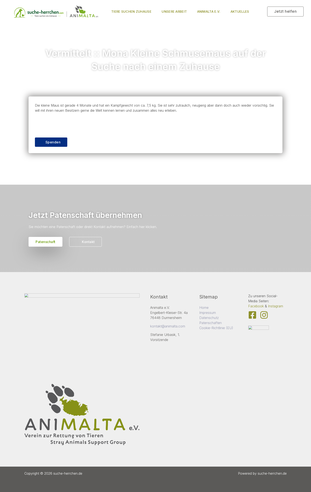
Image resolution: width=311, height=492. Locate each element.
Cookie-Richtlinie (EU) (216, 328)
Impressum (207, 313)
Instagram (275, 306)
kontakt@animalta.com (167, 326)
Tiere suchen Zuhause (131, 12)
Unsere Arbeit (174, 12)
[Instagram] (264, 315)
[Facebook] (252, 315)
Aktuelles (240, 12)
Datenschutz (209, 318)
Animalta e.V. (208, 12)
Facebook (256, 306)
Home (204, 307)
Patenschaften (210, 323)
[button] (285, 11)
